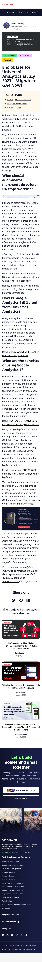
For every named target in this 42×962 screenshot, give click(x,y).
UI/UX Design (7, 908)
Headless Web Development (13, 887)
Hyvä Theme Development (12, 883)
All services (21, 798)
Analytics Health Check (17, 104)
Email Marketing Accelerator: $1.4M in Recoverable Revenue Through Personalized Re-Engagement (21, 727)
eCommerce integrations (11, 869)
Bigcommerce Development (12, 894)
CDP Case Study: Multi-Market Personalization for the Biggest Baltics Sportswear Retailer (21, 646)
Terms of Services (8, 945)
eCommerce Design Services (13, 865)
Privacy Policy (20, 945)
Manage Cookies (31, 945)
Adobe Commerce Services (12, 890)
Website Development (10, 862)
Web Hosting (7, 901)
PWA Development (9, 872)
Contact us (6, 852)
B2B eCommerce (8, 879)
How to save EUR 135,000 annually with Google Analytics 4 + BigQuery (20, 474)
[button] (30, 12)
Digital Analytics (14, 108)
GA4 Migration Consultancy (19, 100)
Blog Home (11, 12)
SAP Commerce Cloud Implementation (16, 904)
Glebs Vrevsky (17, 24)
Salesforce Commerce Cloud (13, 897)
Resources (23, 12)
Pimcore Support (8, 876)
